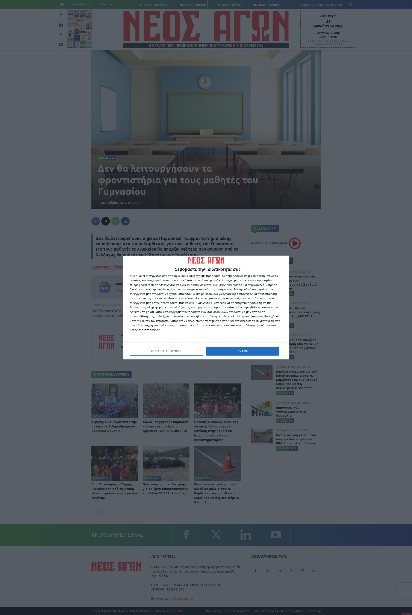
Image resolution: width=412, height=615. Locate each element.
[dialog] (206, 307)
